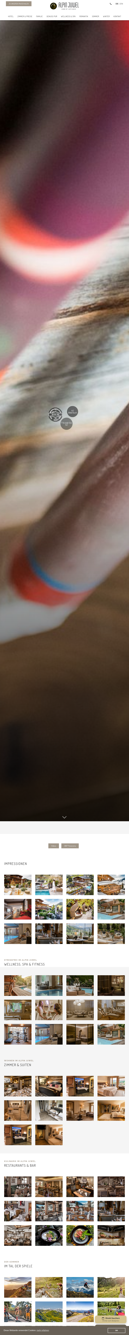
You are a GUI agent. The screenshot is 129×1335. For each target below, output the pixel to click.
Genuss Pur (52, 16)
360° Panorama (70, 846)
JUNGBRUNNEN (64, 24)
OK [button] (116, 1330)
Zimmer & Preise (25, 16)
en (121, 4)
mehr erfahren (43, 1330)
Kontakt (117, 16)
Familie (39, 16)
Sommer (95, 16)
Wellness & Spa (68, 16)
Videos (53, 846)
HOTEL (11, 16)
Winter (106, 16)
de (117, 4)
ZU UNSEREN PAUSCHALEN (19, 4)
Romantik (83, 16)
